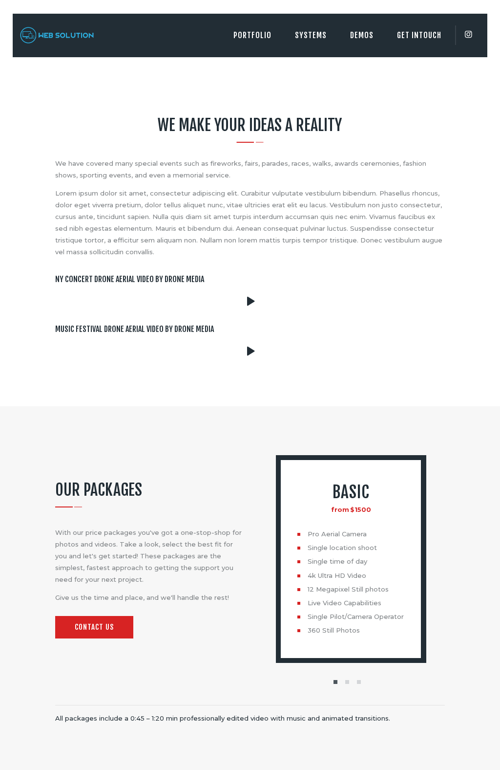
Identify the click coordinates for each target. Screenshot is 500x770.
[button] (335, 682)
